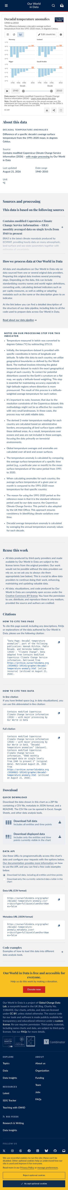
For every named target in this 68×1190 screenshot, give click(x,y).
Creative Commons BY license (22, 596)
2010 (59, 91)
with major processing (38, 157)
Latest (6, 1093)
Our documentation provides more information (28, 863)
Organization (42, 1071)
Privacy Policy (27, 1168)
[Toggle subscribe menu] (61, 5)
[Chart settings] (61, 34)
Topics (6, 1063)
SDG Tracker (9, 1100)
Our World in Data (34, 5)
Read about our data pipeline (18, 320)
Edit (48, 34)
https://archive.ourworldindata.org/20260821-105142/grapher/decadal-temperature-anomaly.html (28, 666)
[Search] (53, 5)
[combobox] (53, 5)
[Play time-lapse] (7, 91)
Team (38, 1085)
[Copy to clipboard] (55, 642)
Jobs (37, 1092)
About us (40, 1063)
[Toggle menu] (6, 5)
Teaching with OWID (14, 1108)
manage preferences (47, 1168)
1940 (15, 91)
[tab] (8, 34)
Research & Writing (13, 1123)
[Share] (54, 110)
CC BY (7, 110)
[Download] (47, 110)
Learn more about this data (43, 98)
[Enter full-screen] (61, 110)
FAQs (24, 1032)
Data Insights (10, 1078)
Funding (39, 1078)
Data (5, 1071)
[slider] (23, 91)
